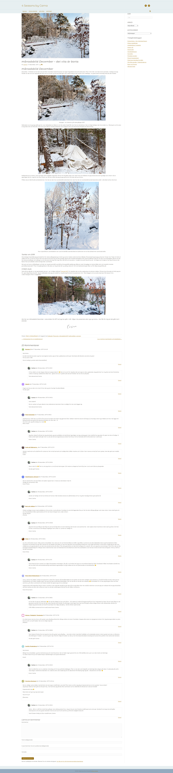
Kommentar (25, 722)
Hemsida (24, 752)
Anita (26, 539)
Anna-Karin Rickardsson (32, 575)
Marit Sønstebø (29, 414)
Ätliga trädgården (132, 43)
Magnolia (55, 336)
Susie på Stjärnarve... (31, 447)
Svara (119, 364)
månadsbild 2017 (63, 336)
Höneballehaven (132, 51)
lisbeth (27, 384)
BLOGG (25, 11)
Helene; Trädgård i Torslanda (34, 615)
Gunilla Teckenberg (31, 646)
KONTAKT (49, 11)
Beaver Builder (95, 771)
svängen (78, 336)
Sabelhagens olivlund (31, 476)
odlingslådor (72, 336)
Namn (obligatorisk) (27, 740)
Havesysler (130, 49)
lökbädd (50, 336)
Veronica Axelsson (30, 681)
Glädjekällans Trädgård (134, 45)
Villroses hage (131, 66)
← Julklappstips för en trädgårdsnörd (32, 339)
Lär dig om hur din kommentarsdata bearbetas (70, 761)
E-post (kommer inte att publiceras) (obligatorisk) (35, 746)
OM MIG (41, 11)
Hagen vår (130, 47)
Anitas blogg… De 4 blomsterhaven (137, 41)
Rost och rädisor (30, 506)
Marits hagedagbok (133, 58)
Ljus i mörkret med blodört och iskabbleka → (109, 339)
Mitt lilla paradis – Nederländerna (136, 62)
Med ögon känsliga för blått (135, 60)
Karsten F (28, 349)
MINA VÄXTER (33, 11)
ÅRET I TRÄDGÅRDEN (32, 336)
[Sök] (150, 11)
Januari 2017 (64, 271)
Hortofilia (130, 53)
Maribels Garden (132, 56)
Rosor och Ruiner (132, 64)
